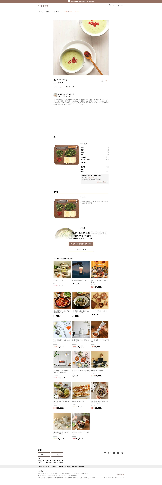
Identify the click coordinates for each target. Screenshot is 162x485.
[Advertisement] (81, 120)
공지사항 (54, 466)
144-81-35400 (85, 473)
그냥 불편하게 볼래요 (81, 249)
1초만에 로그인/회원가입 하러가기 (81, 244)
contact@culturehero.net (78, 466)
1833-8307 (44, 454)
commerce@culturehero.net (90, 477)
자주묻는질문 (60, 466)
